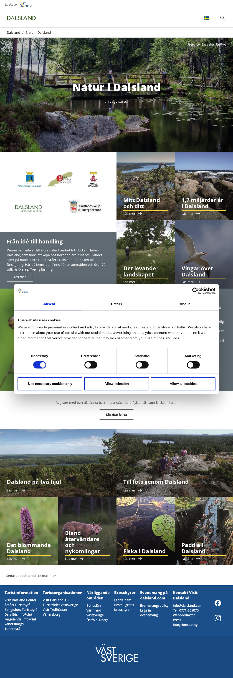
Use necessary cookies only (50, 384)
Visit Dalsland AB (55, 600)
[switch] (90, 364)
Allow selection (116, 384)
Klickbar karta (116, 414)
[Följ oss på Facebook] (217, 603)
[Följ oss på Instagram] (217, 618)
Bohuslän (93, 605)
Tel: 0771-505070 (186, 610)
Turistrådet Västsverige (60, 605)
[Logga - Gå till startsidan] (23, 18)
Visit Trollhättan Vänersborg (55, 612)
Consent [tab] (48, 304)
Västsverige (95, 615)
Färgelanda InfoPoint (20, 619)
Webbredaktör (184, 615)
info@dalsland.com (187, 605)
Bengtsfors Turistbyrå (21, 609)
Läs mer (20, 277)
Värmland (93, 610)
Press (177, 620)
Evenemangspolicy (154, 605)
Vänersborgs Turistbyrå (14, 626)
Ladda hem (122, 600)
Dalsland (13, 32)
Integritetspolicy (185, 624)
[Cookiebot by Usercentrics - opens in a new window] (195, 290)
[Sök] (222, 17)
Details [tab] (116, 304)
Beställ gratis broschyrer (124, 607)
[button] (58, 192)
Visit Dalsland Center (20, 600)
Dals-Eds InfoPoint (18, 614)
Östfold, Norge (97, 620)
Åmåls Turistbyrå (17, 605)
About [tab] (185, 304)
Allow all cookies (183, 384)
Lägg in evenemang (149, 612)
